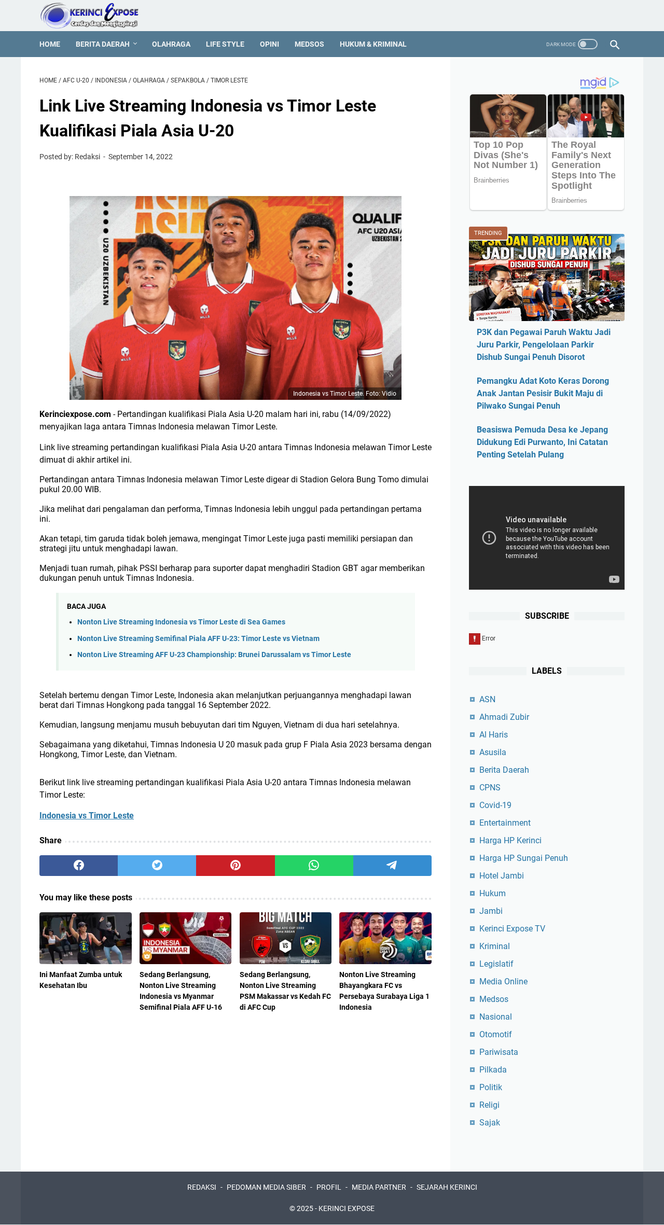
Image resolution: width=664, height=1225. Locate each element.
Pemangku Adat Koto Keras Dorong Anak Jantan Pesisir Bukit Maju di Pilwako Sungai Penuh (543, 393)
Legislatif (496, 964)
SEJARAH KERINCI (447, 1187)
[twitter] (157, 865)
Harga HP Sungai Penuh (523, 858)
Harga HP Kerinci (510, 840)
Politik (490, 1087)
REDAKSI (201, 1187)
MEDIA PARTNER (379, 1187)
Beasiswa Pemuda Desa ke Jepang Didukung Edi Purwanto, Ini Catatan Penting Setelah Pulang (542, 442)
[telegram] (392, 865)
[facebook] (78, 865)
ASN (487, 699)
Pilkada (493, 1070)
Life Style (225, 44)
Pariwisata (498, 1052)
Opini (269, 44)
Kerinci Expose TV (512, 929)
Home (49, 44)
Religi (489, 1105)
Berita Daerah (103, 44)
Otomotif (495, 1034)
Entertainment (505, 823)
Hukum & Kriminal (373, 44)
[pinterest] (235, 865)
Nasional (495, 1017)
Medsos (309, 44)
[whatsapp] (314, 865)
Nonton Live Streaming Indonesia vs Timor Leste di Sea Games (181, 622)
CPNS (490, 787)
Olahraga (171, 44)
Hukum (492, 893)
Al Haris (493, 735)
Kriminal (494, 946)
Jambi (491, 911)
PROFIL (328, 1187)
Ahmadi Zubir (504, 717)
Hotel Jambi (501, 876)
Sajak (489, 1122)
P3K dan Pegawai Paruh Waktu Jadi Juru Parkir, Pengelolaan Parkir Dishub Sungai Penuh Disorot (544, 344)
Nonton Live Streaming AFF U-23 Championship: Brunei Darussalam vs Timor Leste (214, 654)
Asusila (492, 752)
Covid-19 (495, 805)
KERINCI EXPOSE (347, 1208)
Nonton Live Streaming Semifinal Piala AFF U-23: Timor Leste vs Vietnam (198, 638)
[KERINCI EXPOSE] (96, 15)
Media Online (503, 981)
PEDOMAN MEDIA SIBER (266, 1187)
